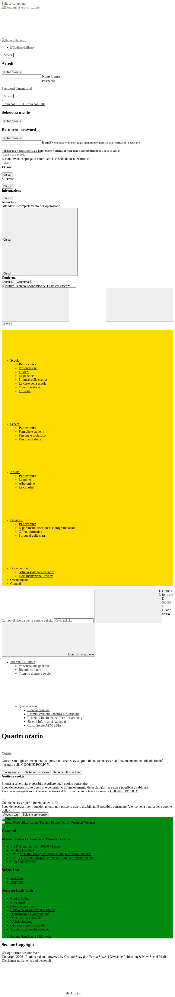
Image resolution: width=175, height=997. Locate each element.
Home (166, 591)
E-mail (46, 142)
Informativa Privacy (23, 906)
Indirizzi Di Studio (22, 662)
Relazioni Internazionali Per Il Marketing (54, 718)
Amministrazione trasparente (29, 929)
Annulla (8, 281)
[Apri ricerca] (139, 305)
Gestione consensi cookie (27, 925)
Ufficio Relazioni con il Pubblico (32, 910)
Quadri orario (28, 706)
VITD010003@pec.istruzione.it (56, 858)
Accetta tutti (66, 772)
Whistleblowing (21, 921)
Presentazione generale (34, 666)
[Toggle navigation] (35, 305)
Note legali (17, 902)
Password (48, 81)
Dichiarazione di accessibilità (29, 914)
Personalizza (11, 772)
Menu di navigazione (80, 654)
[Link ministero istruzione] (20, 7)
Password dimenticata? (17, 88)
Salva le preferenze (35, 814)
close (6, 324)
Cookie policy (19, 898)
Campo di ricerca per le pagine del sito (27, 620)
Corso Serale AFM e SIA (44, 725)
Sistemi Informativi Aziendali (47, 721)
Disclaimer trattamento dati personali (26, 960)
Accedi (7, 55)
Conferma (23, 281)
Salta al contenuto (14, 3)
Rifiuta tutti (36, 772)
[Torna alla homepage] (87, 286)
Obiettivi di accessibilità (26, 917)
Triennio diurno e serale (35, 673)
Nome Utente (51, 76)
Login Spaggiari (111, 150)
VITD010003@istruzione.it (55, 854)
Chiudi (7, 174)
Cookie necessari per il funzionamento (28, 802)
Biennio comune (30, 669)
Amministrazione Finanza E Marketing (53, 714)
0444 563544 (25, 850)
